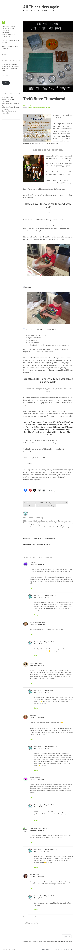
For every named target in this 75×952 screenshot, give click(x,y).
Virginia (53, 506)
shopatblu (32, 875)
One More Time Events (34, 432)
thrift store (39, 506)
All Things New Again (41, 6)
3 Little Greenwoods (38, 429)
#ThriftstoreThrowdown (31, 503)
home (25, 506)
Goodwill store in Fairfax (58, 158)
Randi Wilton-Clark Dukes (37, 828)
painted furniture (34, 107)
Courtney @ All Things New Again (44, 595)
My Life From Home (32, 422)
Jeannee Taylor (34, 663)
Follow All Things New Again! (15, 60)
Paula (31, 716)
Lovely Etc (34, 427)
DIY (66, 503)
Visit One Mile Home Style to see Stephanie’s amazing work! (48, 380)
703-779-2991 (6, 30)
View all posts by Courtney (61, 527)
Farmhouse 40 (49, 422)
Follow (6, 83)
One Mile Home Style (43, 237)
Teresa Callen (34, 778)
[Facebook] (3, 22)
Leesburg (31, 506)
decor (61, 503)
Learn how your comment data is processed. (60, 942)
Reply (31, 588)
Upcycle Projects (45, 107)
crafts (56, 503)
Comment (67, 936)
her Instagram (54, 370)
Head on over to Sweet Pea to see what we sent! (48, 205)
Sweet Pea (49, 166)
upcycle (47, 506)
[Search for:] (10, 54)
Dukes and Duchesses (46, 424)
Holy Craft (50, 432)
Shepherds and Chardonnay (53, 427)
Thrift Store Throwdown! (44, 98)
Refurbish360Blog (65, 422)
